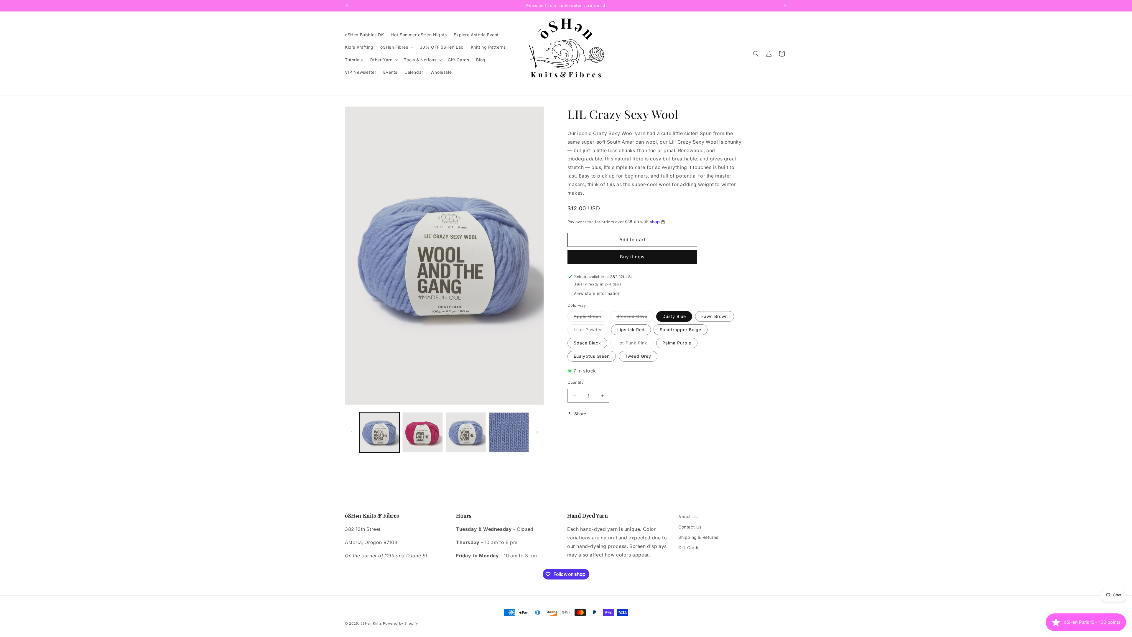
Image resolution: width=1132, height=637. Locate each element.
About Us (688, 516)
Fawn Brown (714, 316)
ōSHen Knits (371, 623)
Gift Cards (689, 547)
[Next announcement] (785, 5)
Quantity (575, 382)
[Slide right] (537, 432)
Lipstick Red (631, 329)
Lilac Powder (591, 331)
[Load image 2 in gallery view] (422, 432)
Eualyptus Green (592, 356)
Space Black (587, 342)
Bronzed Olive (635, 317)
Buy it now (632, 257)
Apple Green (590, 317)
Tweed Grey (638, 356)
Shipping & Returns (698, 537)
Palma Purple (676, 342)
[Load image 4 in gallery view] (509, 432)
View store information (596, 293)
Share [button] (580, 413)
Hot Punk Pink (635, 344)
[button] (396, 47)
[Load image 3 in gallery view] (466, 432)
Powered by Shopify (400, 623)
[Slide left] (351, 432)
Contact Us (690, 526)
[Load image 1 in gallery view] (379, 432)
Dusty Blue (674, 316)
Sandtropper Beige (680, 329)
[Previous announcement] (346, 5)
